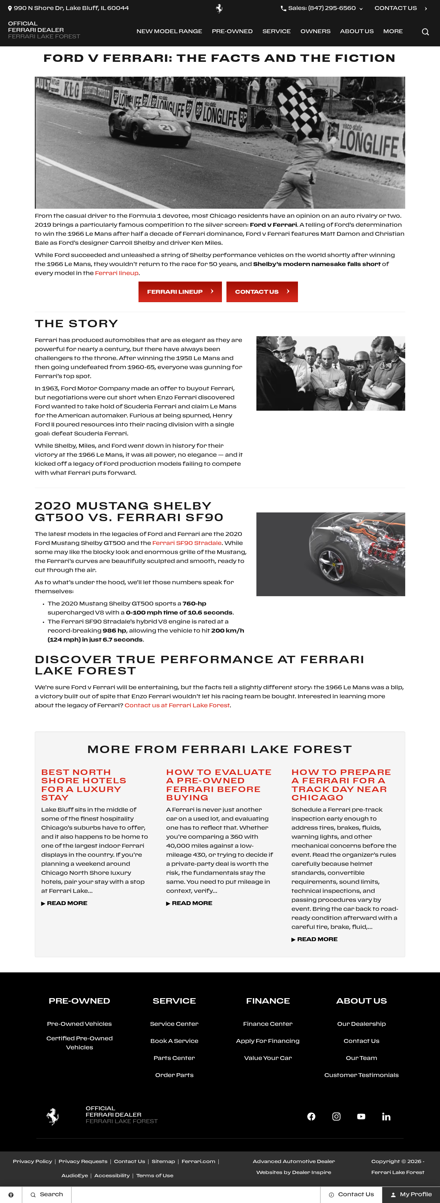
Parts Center (174, 1058)
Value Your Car (268, 1058)
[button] (425, 31)
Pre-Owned (232, 33)
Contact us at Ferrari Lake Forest (177, 705)
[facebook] (311, 1117)
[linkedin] (386, 1117)
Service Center (174, 1024)
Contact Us (257, 292)
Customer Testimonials (361, 1075)
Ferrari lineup (117, 273)
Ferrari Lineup (175, 292)
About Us (357, 33)
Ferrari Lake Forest (398, 1172)
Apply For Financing (268, 1041)
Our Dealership (361, 1024)
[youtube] (361, 1117)
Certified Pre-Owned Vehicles (79, 1043)
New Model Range (169, 33)
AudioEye (75, 1176)
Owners (315, 33)
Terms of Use (154, 1176)
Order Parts (174, 1075)
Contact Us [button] (396, 8)
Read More (67, 903)
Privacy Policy (32, 1162)
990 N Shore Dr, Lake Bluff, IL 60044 (71, 8)
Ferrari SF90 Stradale (187, 543)
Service (276, 33)
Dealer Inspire (311, 1172)
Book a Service (174, 1041)
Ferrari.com (198, 1162)
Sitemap (163, 1162)
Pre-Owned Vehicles (79, 1024)
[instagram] (336, 1117)
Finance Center (267, 1024)
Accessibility (112, 1176)
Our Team (361, 1058)
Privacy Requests (83, 1162)
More (393, 33)
